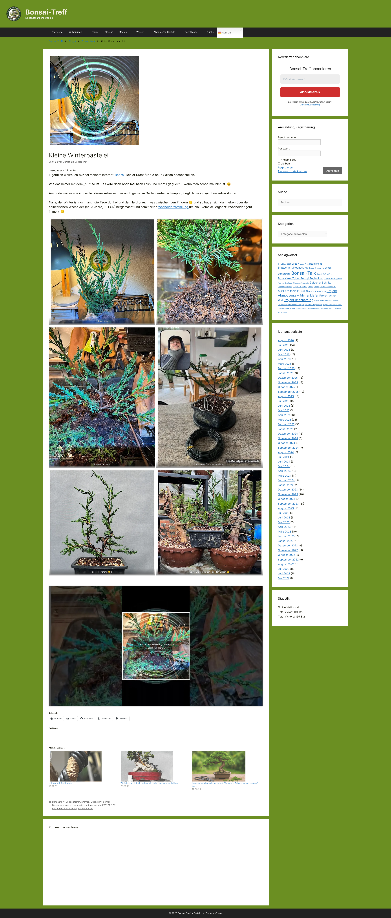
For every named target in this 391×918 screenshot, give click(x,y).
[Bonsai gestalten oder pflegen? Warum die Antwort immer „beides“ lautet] (226, 766)
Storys (72, 41)
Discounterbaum (333, 278)
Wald (318, 309)
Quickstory (96, 801)
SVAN (298, 309)
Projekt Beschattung (298, 300)
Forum (94, 32)
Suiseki (293, 309)
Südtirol (304, 309)
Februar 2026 (286, 368)
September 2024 (288, 447)
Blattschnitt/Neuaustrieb (293, 267)
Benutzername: (287, 137)
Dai (321, 279)
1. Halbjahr (282, 264)
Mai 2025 (283, 410)
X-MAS (331, 309)
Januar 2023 (286, 540)
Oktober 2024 (286, 442)
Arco (307, 264)
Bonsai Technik (310, 278)
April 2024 (284, 470)
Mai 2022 (283, 578)
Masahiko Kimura (329, 287)
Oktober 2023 (286, 498)
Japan (316, 287)
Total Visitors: (287, 616)
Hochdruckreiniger (285, 287)
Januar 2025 (285, 429)
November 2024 (288, 438)
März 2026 (284, 363)
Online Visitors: (287, 607)
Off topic (290, 291)
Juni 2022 (284, 573)
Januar (310, 287)
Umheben (312, 309)
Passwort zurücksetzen (292, 171)
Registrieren (285, 167)
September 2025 (288, 391)
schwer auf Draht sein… (60, 783)
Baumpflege (315, 263)
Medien (123, 32)
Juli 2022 (283, 568)
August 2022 (286, 564)
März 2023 (284, 531)
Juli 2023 (283, 512)
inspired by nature (300, 287)
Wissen (140, 32)
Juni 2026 (284, 349)
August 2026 (286, 340)
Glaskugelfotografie (301, 283)
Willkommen (75, 32)
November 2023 (288, 494)
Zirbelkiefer (282, 312)
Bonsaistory (88, 41)
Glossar (108, 32)
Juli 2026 (283, 345)
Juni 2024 (284, 461)
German (226, 32)
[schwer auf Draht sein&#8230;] (83, 766)
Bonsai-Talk (303, 273)
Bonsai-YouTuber (289, 278)
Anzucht (301, 264)
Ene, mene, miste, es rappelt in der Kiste (72, 808)
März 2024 (284, 475)
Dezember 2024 (288, 433)
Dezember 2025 (288, 377)
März (281, 291)
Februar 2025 (286, 424)
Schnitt (106, 801)
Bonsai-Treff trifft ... (324, 274)
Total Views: (286, 612)
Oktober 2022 (286, 554)
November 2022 (288, 550)
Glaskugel (288, 283)
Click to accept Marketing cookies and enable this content (156, 646)
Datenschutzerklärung (310, 105)
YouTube (337, 309)
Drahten (85, 801)
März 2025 (284, 419)
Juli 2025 (283, 401)
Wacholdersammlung (173, 207)
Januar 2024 (286, 485)
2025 (294, 263)
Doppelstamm (73, 801)
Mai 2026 (284, 354)
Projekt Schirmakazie (292, 305)
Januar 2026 (286, 373)
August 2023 (286, 508)
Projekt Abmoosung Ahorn (311, 291)
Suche (210, 32)
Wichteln (324, 309)
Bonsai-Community (316, 268)
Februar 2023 (286, 536)
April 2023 (284, 526)
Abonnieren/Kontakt (164, 32)
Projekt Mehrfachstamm (323, 301)
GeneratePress (214, 913)
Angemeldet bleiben (288, 161)
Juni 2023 (284, 517)
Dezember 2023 (288, 489)
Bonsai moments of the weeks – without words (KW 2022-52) (84, 805)
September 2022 (288, 559)
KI (321, 286)
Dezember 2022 (288, 545)
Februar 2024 (286, 480)
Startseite (57, 32)
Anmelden (332, 170)
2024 (289, 264)
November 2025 (288, 382)
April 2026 (284, 359)
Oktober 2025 (286, 387)
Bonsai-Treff (46, 12)
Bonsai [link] (119, 175)
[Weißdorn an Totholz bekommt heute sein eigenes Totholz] (155, 766)
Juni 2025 (284, 405)
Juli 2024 (283, 457)
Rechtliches (191, 32)
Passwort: (284, 148)
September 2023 (288, 503)
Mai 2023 (284, 522)
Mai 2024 (284, 466)
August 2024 (286, 452)
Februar (281, 283)
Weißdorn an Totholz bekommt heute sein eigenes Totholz (149, 783)
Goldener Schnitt (320, 282)
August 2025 (286, 396)
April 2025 (284, 415)
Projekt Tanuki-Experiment (311, 305)
